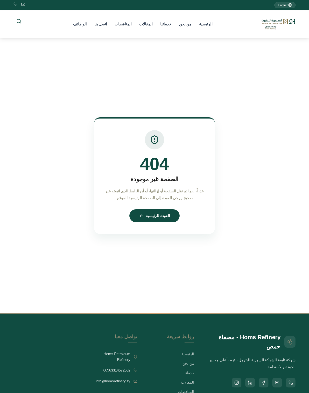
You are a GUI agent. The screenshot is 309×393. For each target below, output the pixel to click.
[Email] (23, 5)
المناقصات (123, 24)
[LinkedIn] (250, 382)
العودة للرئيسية (158, 216)
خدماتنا (165, 24)
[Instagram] (236, 382)
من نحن (185, 24)
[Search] (19, 21)
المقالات (146, 24)
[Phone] (15, 5)
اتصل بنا (100, 24)
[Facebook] (263, 382)
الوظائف (80, 24)
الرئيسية (205, 24)
